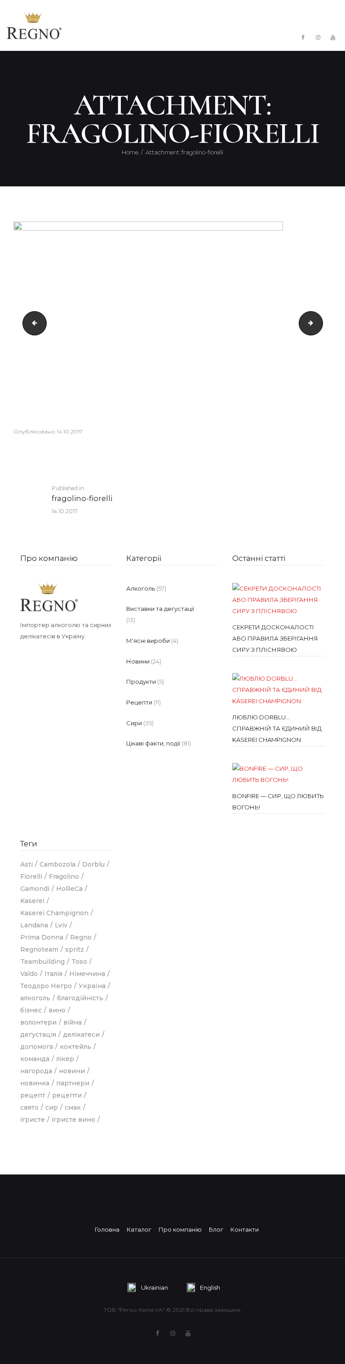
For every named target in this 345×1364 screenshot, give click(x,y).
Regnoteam (39, 949)
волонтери (38, 1022)
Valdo (29, 974)
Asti (26, 864)
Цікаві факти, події (153, 743)
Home (130, 152)
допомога (36, 1047)
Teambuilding (42, 962)
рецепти (67, 1095)
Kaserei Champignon (54, 913)
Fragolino (64, 876)
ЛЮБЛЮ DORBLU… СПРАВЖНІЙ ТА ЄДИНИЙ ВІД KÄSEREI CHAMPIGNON (277, 728)
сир (51, 1107)
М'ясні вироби (148, 640)
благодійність (80, 998)
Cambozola (57, 864)
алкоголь (35, 998)
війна (72, 1022)
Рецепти (139, 702)
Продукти (141, 681)
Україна (92, 986)
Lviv (61, 925)
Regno (81, 937)
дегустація (38, 1034)
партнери (72, 1083)
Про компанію (49, 558)
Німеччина (87, 974)
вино (57, 1010)
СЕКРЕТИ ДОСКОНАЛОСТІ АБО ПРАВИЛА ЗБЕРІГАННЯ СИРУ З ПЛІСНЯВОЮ (275, 638)
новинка (34, 1083)
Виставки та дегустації (160, 608)
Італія (53, 974)
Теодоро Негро (46, 986)
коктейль (75, 1047)
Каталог (139, 1229)
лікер (65, 1059)
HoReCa (69, 889)
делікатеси (81, 1034)
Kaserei (32, 901)
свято (29, 1107)
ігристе (32, 1120)
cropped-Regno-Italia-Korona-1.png (320, 322)
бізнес (31, 1010)
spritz (74, 949)
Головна (107, 1229)
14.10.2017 (70, 431)
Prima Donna (41, 937)
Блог (216, 1229)
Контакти (244, 1229)
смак (73, 1107)
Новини (138, 661)
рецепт (32, 1095)
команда (34, 1059)
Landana (34, 925)
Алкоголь (140, 588)
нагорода (36, 1071)
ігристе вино (73, 1120)
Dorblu (93, 864)
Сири (134, 723)
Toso (79, 962)
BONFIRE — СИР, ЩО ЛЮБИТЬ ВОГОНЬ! (278, 801)
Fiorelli (31, 876)
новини (72, 1071)
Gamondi (34, 889)
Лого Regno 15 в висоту (32, 322)
